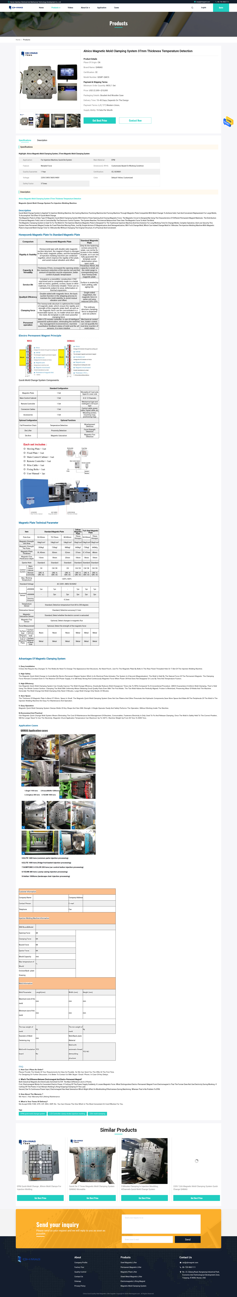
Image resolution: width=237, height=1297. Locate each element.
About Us (84, 8)
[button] (80, 121)
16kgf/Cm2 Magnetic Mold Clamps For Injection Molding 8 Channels (194, 1187)
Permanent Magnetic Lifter (131, 1267)
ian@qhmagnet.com (203, 2)
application (101, 8)
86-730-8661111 (223, 2)
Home (41, 8)
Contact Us (78, 1277)
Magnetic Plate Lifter (129, 1272)
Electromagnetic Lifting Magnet (133, 1281)
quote (221, 7)
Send (187, 1239)
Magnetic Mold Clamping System (133, 1286)
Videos (70, 8)
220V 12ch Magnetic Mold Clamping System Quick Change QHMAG (143, 1187)
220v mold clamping (97, 1114)
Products (55, 8)
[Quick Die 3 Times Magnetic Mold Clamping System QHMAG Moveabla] (40, 1161)
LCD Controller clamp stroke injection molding (67, 1114)
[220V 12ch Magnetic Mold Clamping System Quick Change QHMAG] (144, 1161)
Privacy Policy (79, 1286)
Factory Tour (79, 1267)
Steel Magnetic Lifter (129, 1263)
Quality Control (80, 1272)
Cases (116, 8)
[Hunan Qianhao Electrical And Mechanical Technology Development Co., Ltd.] (15, 7)
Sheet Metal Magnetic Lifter (131, 1277)
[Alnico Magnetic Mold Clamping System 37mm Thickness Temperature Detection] (50, 79)
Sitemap (77, 1281)
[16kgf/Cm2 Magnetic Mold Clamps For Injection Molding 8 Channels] (196, 1161)
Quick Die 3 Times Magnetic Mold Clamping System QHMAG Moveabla (39, 1187)
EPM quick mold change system (32, 1114)
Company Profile (80, 1263)
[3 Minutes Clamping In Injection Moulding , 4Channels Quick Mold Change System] (92, 1161)
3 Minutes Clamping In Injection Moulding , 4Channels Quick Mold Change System (88, 1187)
